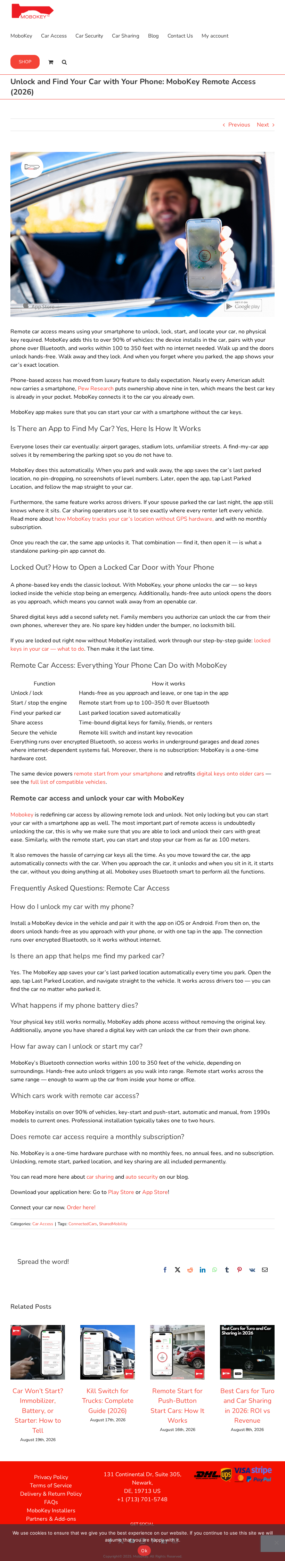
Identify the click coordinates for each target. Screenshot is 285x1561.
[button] (64, 61)
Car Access (42, 1224)
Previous (239, 125)
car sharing (100, 1177)
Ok (144, 1550)
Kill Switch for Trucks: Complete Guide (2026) (107, 1401)
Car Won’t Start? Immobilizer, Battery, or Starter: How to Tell (38, 1411)
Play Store (121, 1192)
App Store (155, 1192)
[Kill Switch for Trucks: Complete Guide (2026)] (107, 1329)
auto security (141, 1177)
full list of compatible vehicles (68, 782)
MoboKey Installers (51, 1510)
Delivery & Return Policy (51, 1494)
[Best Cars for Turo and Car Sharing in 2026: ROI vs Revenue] (247, 1329)
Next (263, 125)
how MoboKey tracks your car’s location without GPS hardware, (134, 519)
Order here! (81, 1207)
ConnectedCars (82, 1224)
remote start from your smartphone (118, 774)
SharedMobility (113, 1224)
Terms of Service (51, 1485)
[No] (276, 1542)
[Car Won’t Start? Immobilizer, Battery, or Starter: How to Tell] (37, 1329)
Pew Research (96, 388)
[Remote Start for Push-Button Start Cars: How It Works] (177, 1329)
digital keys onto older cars (230, 774)
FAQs (51, 1502)
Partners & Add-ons (51, 1519)
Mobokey (21, 815)
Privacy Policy (51, 1477)
